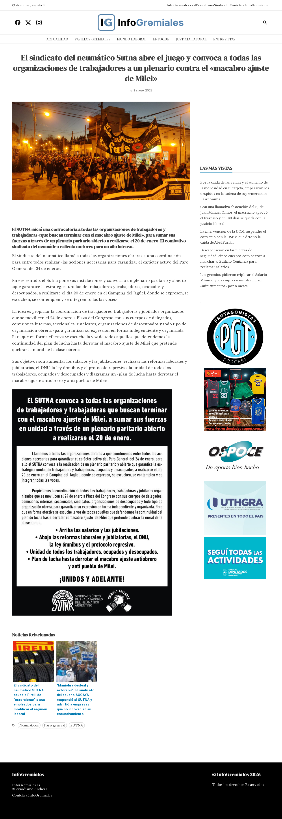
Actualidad (57, 39)
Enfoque (161, 39)
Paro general (54, 725)
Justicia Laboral (191, 39)
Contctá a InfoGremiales (249, 5)
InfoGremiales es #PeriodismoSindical (197, 5)
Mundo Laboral (132, 39)
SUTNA (76, 725)
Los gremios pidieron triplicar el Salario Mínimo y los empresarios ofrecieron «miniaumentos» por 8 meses (233, 280)
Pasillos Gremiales (92, 39)
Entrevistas (224, 39)
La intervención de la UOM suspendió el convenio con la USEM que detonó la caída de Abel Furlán (233, 237)
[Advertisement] (101, 215)
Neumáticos (29, 725)
